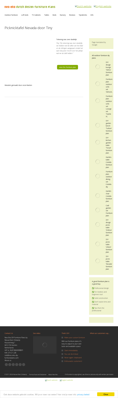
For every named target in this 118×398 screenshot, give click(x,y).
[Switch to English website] (102, 5)
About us (8, 360)
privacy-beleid (83, 394)
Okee (105, 394)
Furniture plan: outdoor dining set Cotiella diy (109, 179)
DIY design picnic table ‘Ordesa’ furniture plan (109, 227)
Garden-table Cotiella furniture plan (109, 162)
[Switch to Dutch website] (83, 5)
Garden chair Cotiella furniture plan (109, 196)
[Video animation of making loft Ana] (44, 345)
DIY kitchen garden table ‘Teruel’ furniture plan (109, 145)
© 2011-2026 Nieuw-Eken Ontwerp (16, 374)
